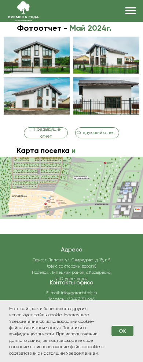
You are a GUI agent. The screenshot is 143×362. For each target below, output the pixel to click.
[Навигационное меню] (130, 11)
